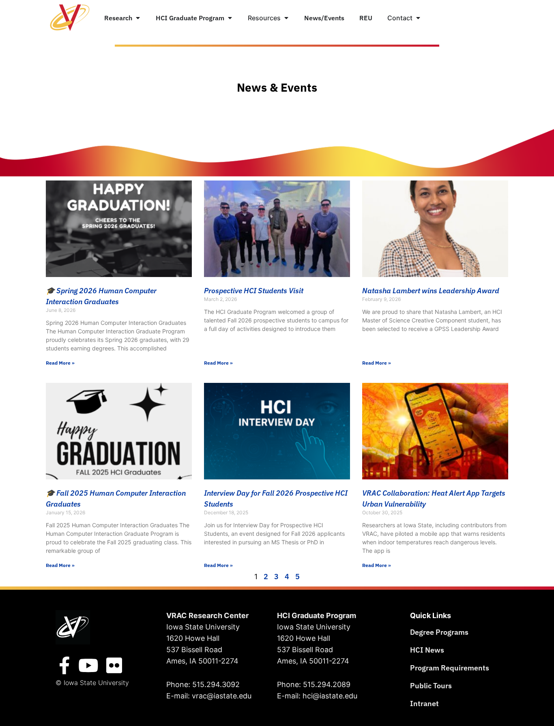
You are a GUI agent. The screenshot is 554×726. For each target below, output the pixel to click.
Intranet (424, 703)
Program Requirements (449, 667)
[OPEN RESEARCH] (138, 18)
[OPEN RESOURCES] (286, 18)
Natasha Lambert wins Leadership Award (430, 290)
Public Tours (431, 685)
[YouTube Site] (88, 665)
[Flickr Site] (114, 665)
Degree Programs (439, 632)
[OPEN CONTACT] (418, 18)
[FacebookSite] (64, 665)
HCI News (427, 650)
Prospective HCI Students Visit (253, 290)
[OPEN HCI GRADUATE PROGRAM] (230, 18)
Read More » (60, 363)
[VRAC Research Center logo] (73, 627)
